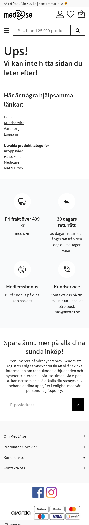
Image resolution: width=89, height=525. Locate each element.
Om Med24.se (15, 436)
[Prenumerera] (78, 404)
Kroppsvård (13, 150)
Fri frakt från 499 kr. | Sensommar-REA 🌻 (37, 3)
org (16, 128)
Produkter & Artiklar (20, 446)
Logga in (11, 134)
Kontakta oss (14, 468)
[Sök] (77, 30)
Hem (8, 117)
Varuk (9, 128)
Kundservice (14, 122)
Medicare (11, 162)
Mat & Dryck (13, 167)
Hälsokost (12, 156)
